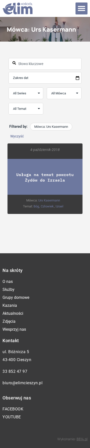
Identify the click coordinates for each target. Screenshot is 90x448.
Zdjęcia (9, 321)
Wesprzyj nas (14, 329)
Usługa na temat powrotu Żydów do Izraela (45, 177)
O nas (7, 281)
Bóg (36, 206)
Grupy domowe (15, 297)
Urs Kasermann (49, 200)
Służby (8, 289)
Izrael (59, 206)
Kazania (9, 305)
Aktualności (12, 313)
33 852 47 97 (14, 371)
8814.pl (82, 439)
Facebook (12, 409)
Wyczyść (17, 136)
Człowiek (47, 206)
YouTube (11, 417)
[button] (82, 8)
